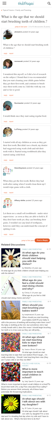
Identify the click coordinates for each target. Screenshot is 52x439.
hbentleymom (20, 168)
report (11, 53)
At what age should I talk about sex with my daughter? (33, 401)
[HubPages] (26, 4)
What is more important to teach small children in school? (32, 373)
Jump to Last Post (21, 27)
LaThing (18, 129)
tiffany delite (19, 200)
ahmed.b (18, 32)
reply (5, 53)
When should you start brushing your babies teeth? (33, 308)
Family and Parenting (32, 249)
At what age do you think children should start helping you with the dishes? (33, 258)
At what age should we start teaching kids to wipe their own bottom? (33, 341)
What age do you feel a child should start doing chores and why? (32, 284)
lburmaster (19, 103)
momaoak (18, 61)
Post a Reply (42, 240)
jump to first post (28, 240)
